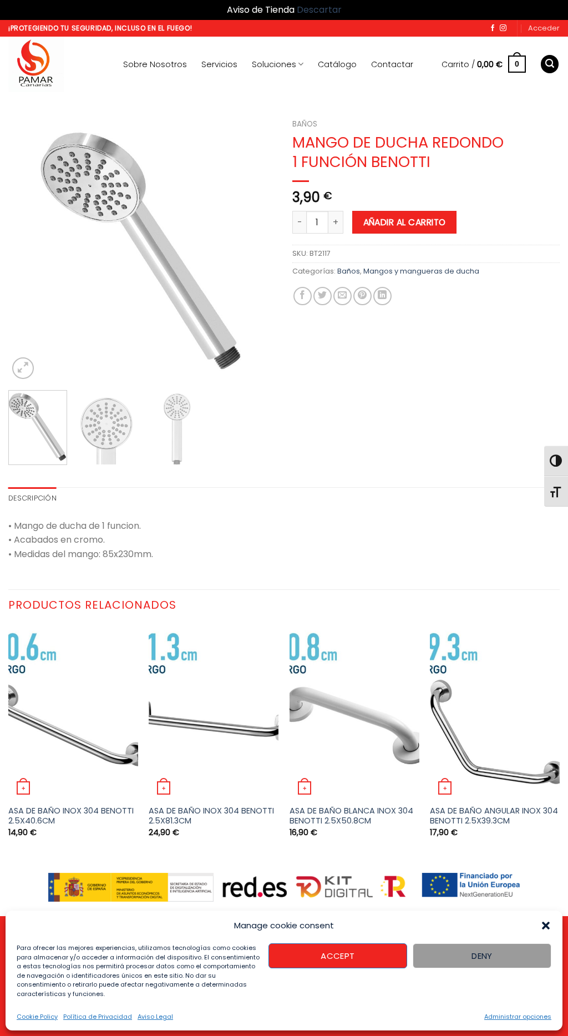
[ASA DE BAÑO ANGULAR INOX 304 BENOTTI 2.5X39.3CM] (495, 712)
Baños (304, 124)
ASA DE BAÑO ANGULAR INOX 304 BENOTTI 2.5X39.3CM (494, 816)
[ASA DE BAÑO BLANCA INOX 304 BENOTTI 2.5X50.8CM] (354, 712)
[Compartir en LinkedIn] (382, 296)
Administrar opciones (517, 1016)
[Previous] (28, 247)
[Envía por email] (342, 296)
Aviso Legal (155, 1016)
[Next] (256, 247)
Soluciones (274, 64)
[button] (545, 925)
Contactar (392, 64)
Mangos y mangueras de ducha (421, 271)
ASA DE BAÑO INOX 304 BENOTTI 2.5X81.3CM (211, 816)
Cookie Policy (37, 1016)
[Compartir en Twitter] (322, 296)
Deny (482, 956)
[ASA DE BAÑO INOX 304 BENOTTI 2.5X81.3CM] (213, 712)
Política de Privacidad (97, 1016)
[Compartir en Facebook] (302, 296)
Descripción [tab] (32, 498)
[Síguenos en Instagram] (503, 28)
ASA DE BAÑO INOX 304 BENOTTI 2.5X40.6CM (71, 816)
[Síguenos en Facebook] (492, 28)
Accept (338, 956)
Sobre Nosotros (155, 64)
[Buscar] (550, 64)
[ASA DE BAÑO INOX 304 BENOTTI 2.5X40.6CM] (73, 712)
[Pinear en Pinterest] (362, 296)
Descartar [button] (319, 9)
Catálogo (337, 64)
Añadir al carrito (404, 222)
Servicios (219, 64)
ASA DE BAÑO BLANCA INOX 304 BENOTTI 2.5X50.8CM (351, 816)
